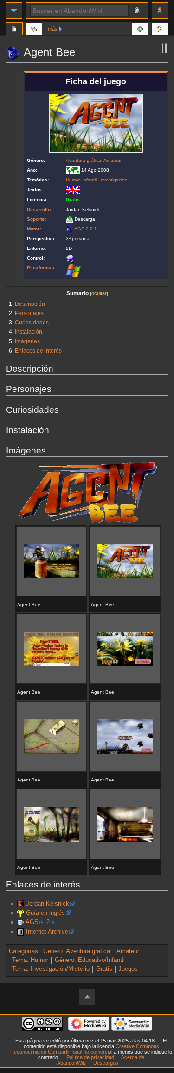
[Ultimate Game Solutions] (20, 913)
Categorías (23, 951)
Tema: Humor (30, 960)
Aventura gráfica (83, 160)
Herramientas (160, 30)
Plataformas (40, 267)
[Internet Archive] (20, 932)
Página (14, 30)
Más (53, 28)
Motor (33, 228)
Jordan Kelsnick (47, 903)
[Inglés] (73, 189)
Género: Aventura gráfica (76, 951)
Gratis (104, 969)
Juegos (128, 969)
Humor (72, 179)
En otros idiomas (140, 30)
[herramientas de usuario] (160, 10)
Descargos (105, 1063)
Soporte (36, 219)
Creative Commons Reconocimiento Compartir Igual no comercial (84, 1048)
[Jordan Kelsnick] (20, 903)
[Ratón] (69, 257)
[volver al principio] (87, 997)
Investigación (113, 179)
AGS (32, 922)
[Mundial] (73, 170)
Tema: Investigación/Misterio (51, 969)
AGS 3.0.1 (85, 228)
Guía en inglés (45, 913)
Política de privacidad (90, 1057)
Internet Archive (47, 932)
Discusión (34, 30)
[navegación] (14, 10)
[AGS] (69, 228)
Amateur (112, 160)
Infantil (89, 179)
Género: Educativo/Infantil (90, 960)
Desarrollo (39, 209)
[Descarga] (69, 219)
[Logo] (87, 492)
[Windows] (73, 270)
